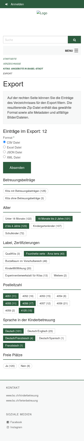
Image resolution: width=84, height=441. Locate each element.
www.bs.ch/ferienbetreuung (22, 400)
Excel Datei (14, 147)
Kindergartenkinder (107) (47, 226)
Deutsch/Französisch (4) (19, 338)
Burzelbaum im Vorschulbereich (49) (26, 261)
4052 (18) (27, 296)
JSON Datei (14, 152)
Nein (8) (25, 366)
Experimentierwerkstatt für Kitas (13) (26, 275)
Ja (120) (10, 366)
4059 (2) (10, 310)
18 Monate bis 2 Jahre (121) (54, 218)
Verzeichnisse (12, 63)
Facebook (16, 422)
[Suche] (74, 39)
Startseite (10, 58)
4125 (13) (26, 310)
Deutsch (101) (13, 331)
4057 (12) (45, 303)
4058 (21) (62, 303)
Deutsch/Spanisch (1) (51, 338)
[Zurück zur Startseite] (42, 22)
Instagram (16, 427)
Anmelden (17, 4)
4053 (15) (45, 296)
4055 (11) (10, 303)
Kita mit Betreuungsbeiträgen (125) (25, 191)
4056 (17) (27, 303)
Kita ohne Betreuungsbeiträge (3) (24, 198)
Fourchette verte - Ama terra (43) (45, 253)
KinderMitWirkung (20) (18, 268)
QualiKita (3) (12, 253)
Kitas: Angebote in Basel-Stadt (23, 68)
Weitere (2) (60, 275)
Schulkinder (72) (14, 233)
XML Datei (13, 157)
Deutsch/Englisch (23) (40, 331)
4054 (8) (61, 296)
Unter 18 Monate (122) (18, 218)
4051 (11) (10, 296)
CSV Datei (13, 142)
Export (7, 73)
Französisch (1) (14, 345)
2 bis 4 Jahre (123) (16, 226)
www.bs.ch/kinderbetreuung (22, 395)
